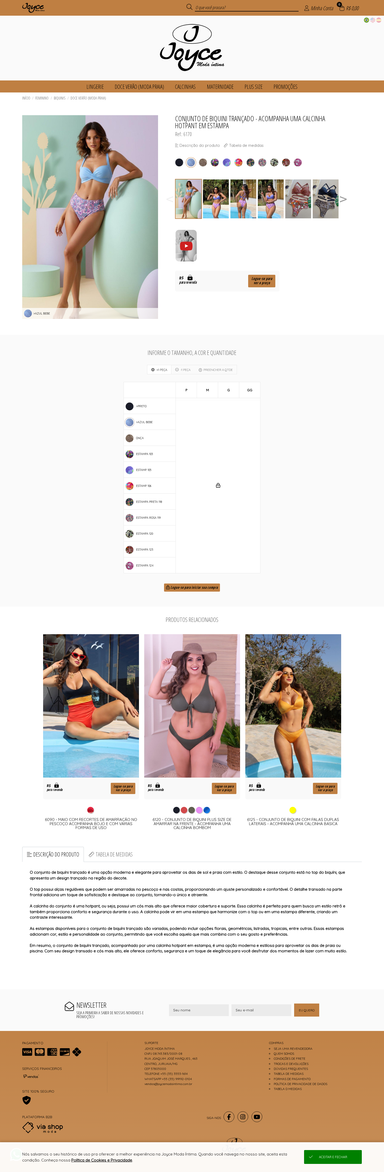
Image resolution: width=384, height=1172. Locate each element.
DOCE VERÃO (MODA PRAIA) (88, 98)
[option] (188, 199)
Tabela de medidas (114, 854)
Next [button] (343, 199)
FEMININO (42, 98)
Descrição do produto (56, 854)
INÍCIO (26, 98)
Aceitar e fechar (333, 1157)
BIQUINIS (60, 98)
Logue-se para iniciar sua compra (194, 588)
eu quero (307, 1010)
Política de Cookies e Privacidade (101, 1160)
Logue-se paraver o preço (262, 281)
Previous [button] (170, 199)
